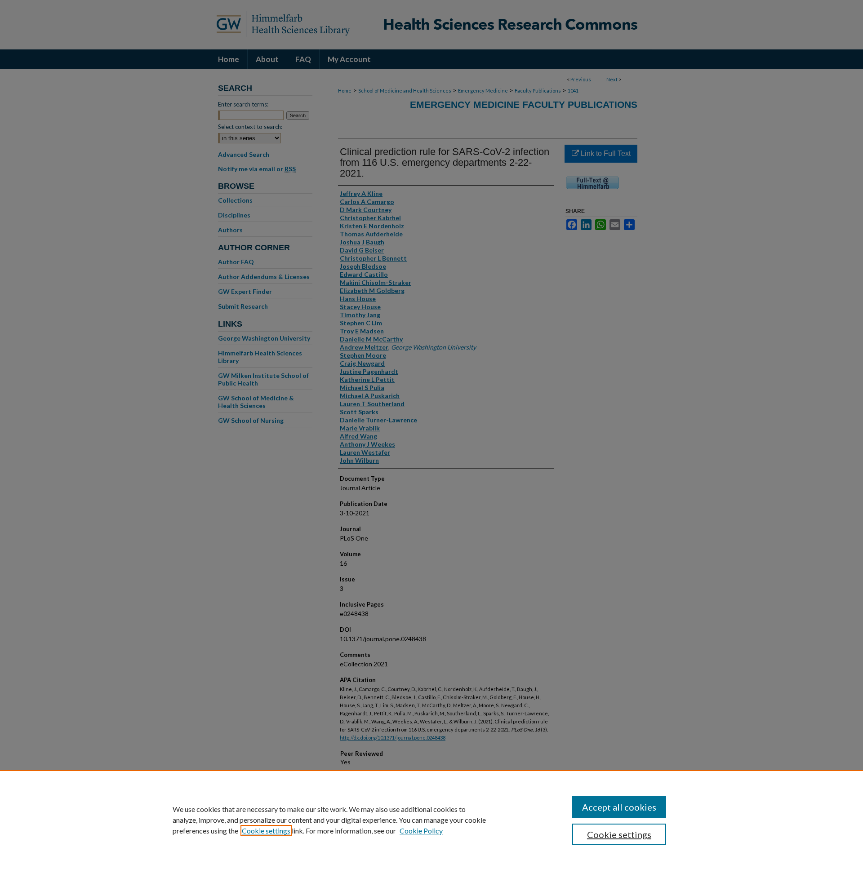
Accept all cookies (619, 807)
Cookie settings (266, 830)
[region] (431, 819)
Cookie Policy (421, 830)
